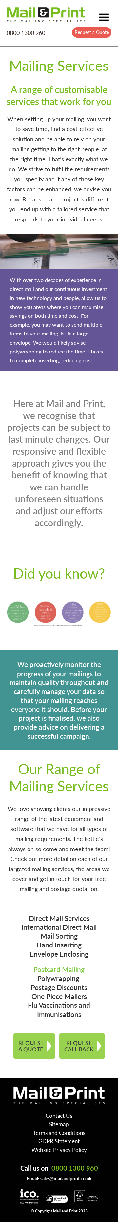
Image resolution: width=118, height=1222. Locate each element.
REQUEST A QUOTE (31, 1046)
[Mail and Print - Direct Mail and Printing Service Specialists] (46, 14)
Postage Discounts (59, 987)
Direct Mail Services (59, 918)
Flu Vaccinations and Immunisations (59, 1009)
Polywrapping (59, 978)
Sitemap (59, 1124)
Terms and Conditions (59, 1132)
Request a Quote (92, 32)
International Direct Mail (59, 927)
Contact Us (59, 1115)
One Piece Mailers (59, 996)
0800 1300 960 (26, 33)
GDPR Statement (59, 1141)
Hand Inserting (59, 944)
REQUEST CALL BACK (78, 1046)
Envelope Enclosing (59, 954)
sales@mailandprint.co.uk (65, 1178)
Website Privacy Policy (59, 1150)
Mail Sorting (59, 936)
